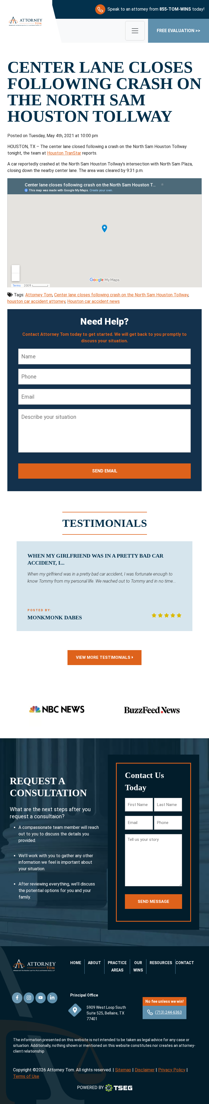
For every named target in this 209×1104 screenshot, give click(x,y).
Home (75, 963)
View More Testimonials (103, 657)
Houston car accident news (93, 301)
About (94, 963)
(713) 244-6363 (168, 1012)
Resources (161, 963)
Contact (185, 963)
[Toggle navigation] (135, 31)
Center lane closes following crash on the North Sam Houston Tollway (121, 294)
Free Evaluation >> (178, 30)
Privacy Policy (171, 1069)
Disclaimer (145, 1069)
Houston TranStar (64, 153)
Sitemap (123, 1069)
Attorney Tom (38, 294)
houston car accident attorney (36, 301)
